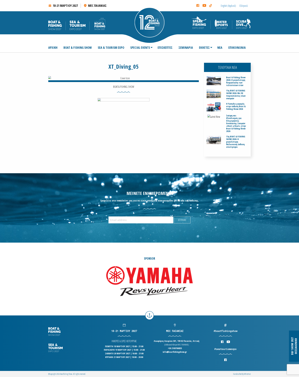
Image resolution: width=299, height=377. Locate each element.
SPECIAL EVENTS (140, 47)
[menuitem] (54, 47)
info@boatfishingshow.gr (175, 351)
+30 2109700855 (175, 348)
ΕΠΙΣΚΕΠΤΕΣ (165, 47)
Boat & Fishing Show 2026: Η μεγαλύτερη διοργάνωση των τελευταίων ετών (235, 81)
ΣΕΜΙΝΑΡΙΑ (186, 47)
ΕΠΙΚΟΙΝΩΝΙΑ (237, 47)
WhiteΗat (247, 373)
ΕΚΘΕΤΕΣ (204, 47)
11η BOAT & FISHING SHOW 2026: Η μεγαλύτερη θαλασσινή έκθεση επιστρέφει (235, 141)
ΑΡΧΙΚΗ (52, 47)
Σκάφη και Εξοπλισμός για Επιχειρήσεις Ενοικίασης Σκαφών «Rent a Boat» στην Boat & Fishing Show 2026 (236, 123)
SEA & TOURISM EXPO (111, 47)
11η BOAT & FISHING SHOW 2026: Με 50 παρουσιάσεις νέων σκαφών (236, 94)
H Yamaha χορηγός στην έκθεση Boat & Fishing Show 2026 (236, 106)
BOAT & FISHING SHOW (78, 47)
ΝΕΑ (219, 47)
